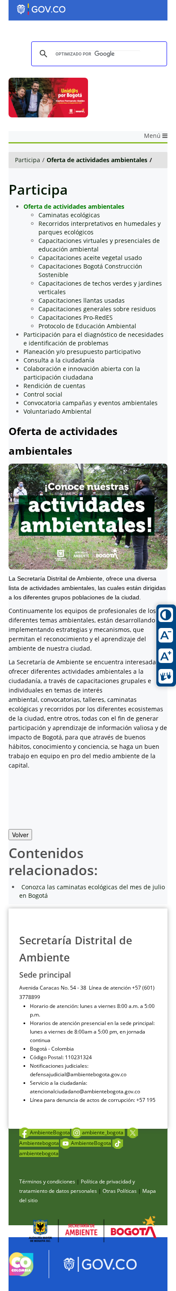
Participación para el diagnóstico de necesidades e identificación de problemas (93, 338)
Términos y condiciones (47, 1181)
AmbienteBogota (50, 1132)
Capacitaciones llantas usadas (81, 300)
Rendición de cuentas (54, 386)
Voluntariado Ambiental (57, 411)
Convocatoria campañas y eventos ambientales (90, 403)
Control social (42, 394)
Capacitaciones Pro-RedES (75, 317)
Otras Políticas (120, 1191)
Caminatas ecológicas (69, 215)
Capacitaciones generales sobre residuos (97, 309)
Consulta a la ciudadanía (58, 360)
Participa (27, 160)
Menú (153, 135)
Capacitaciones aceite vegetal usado (90, 258)
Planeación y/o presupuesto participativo (82, 352)
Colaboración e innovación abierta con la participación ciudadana (81, 373)
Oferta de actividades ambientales (97, 160)
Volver (20, 834)
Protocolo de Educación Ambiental (87, 326)
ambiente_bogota (103, 1132)
